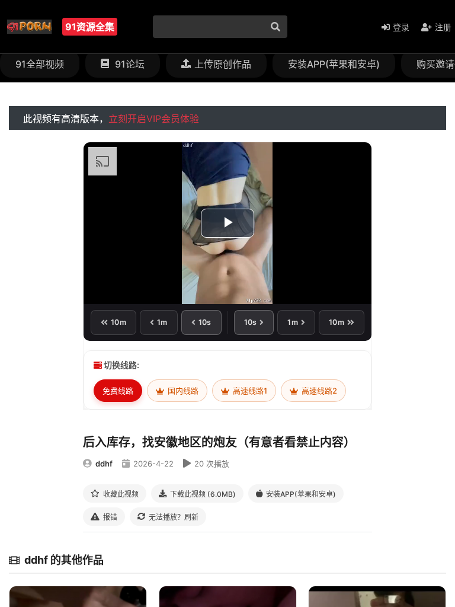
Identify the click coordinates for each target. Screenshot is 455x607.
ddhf (104, 463)
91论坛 (129, 64)
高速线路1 (249, 390)
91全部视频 (39, 64)
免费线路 (117, 390)
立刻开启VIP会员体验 (153, 118)
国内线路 (182, 390)
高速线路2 (318, 390)
